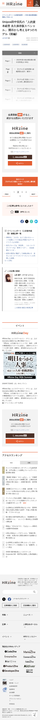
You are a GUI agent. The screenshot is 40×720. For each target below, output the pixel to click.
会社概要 (12, 692)
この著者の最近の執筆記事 (23, 307)
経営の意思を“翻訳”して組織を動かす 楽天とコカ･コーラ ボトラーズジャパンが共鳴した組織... (20, 255)
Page (7, 61)
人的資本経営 (6, 44)
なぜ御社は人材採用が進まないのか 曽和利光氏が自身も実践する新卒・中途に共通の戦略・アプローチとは (21, 509)
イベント (5, 636)
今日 (11, 463)
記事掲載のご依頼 (10, 605)
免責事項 (12, 689)
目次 (20, 53)
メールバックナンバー (21, 151)
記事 (4, 624)
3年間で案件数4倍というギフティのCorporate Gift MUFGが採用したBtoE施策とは (22, 554)
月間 (29, 463)
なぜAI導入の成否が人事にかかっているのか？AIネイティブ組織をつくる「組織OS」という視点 (21, 544)
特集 (4, 614)
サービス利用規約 (14, 695)
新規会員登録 (20, 157)
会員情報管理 (13, 686)
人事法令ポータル (30, 624)
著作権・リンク (14, 683)
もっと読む (8, 260)
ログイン (21, 163)
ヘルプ (11, 680)
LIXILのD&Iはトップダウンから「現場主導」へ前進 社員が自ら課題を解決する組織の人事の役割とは (21, 535)
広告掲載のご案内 (29, 605)
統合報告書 (24, 44)
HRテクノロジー (30, 636)
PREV (7, 194)
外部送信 (12, 704)
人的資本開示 (15, 44)
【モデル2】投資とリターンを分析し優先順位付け (25, 80)
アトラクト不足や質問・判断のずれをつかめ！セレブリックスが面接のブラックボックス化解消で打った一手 (21, 500)
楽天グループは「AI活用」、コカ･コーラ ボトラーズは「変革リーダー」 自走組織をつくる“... (20, 247)
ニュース (26, 614)
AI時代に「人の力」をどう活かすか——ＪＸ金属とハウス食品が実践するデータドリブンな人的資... (20, 239)
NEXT (33, 194)
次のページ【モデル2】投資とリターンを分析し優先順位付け (20, 181)
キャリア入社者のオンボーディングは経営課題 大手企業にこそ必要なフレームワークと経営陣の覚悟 (21, 470)
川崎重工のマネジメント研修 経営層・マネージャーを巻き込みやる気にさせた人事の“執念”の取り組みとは (21, 491)
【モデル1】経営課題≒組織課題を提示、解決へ (25, 70)
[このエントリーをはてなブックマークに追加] (36, 221)
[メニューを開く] (3, 3)
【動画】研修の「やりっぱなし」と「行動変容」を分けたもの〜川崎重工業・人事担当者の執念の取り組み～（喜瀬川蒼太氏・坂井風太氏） (21, 480)
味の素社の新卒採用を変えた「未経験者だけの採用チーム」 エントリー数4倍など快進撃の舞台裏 (22, 519)
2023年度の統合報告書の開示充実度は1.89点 (26, 61)
